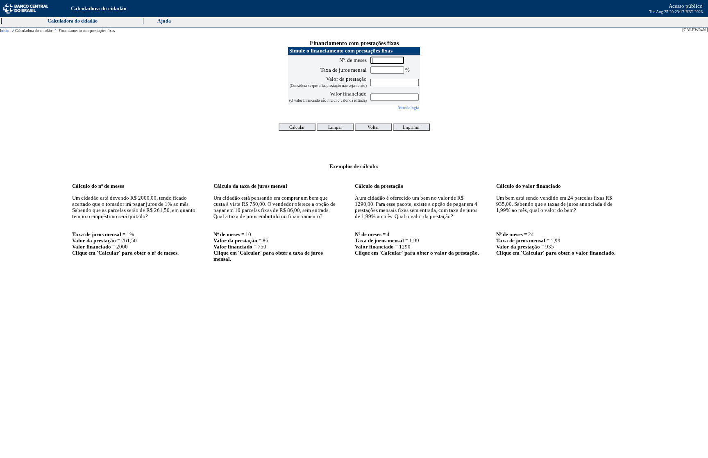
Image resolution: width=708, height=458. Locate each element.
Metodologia (408, 108)
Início (4, 31)
